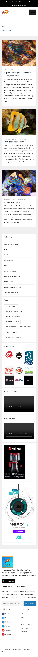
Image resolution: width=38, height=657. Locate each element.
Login (15, 5)
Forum (8, 2)
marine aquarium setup (14, 312)
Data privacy (24, 628)
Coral (6, 255)
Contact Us (27, 2)
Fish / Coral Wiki (17, 2)
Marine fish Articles (10, 271)
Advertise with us (26, 621)
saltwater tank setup (13, 337)
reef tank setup (11, 332)
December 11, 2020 (10, 139)
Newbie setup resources (12, 276)
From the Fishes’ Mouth (14, 142)
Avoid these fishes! (12, 202)
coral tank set (11, 307)
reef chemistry (25, 327)
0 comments (21, 70)
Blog (5, 249)
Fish (9, 30)
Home (3, 30)
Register (23, 5)
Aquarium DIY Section (11, 244)
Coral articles (8, 260)
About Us (23, 617)
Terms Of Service (26, 624)
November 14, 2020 (10, 200)
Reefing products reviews (12, 287)
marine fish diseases (13, 317)
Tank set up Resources (11, 292)
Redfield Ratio (11, 327)
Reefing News (8, 282)
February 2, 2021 (9, 70)
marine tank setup (12, 322)
